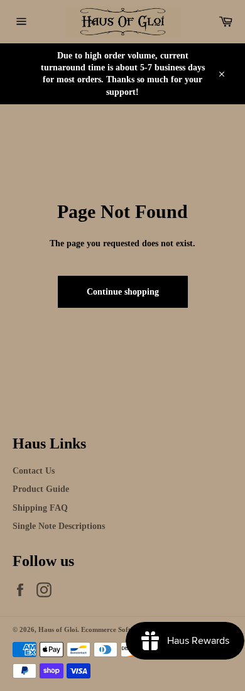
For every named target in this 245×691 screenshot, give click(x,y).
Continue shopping (123, 292)
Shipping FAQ (40, 508)
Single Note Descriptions (59, 526)
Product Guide (41, 489)
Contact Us (34, 471)
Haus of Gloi (57, 629)
